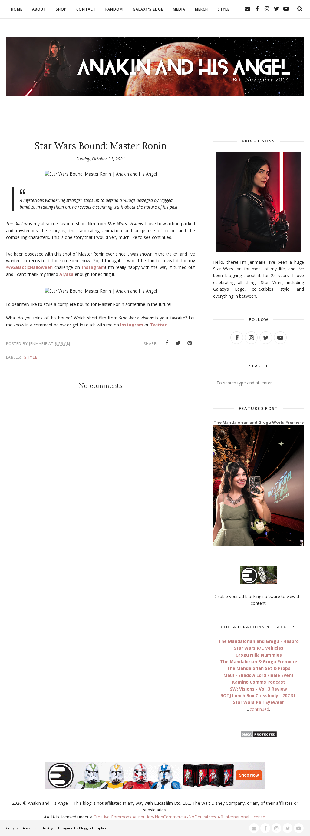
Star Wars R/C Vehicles (258, 648)
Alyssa (66, 274)
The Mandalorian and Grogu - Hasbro (258, 641)
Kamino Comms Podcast (258, 682)
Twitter (158, 325)
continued (259, 709)
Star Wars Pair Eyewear (258, 702)
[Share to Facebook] (167, 343)
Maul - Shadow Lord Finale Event (258, 675)
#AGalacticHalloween (29, 267)
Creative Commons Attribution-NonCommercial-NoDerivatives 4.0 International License (179, 817)
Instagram (93, 267)
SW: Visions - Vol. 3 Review (258, 689)
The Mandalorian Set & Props (258, 668)
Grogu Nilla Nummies (259, 655)
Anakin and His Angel (39, 828)
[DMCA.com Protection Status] (258, 736)
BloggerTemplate (93, 828)
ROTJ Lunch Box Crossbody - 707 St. (258, 695)
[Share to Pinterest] (190, 343)
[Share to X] (178, 343)
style (31, 357)
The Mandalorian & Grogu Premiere (258, 661)
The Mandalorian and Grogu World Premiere (259, 422)
